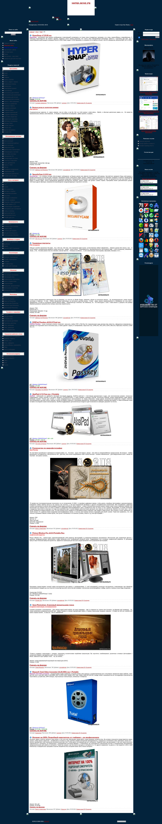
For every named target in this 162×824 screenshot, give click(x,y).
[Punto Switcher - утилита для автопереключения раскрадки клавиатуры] (146, 247)
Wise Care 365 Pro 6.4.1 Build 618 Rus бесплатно (149, 112)
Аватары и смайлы (9, 191)
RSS (132, 25)
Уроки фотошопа (9, 299)
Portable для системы (10, 176)
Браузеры (7, 195)
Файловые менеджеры (10, 121)
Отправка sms (8, 318)
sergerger (64, 103)
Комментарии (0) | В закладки (84, 103)
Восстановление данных (11, 143)
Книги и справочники (10, 281)
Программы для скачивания (12, 208)
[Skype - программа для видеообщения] (146, 252)
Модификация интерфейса (12, 336)
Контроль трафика (9, 200)
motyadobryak (66, 169)
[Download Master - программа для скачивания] (156, 222)
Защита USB (8, 228)
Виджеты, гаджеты (9, 338)
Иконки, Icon (7, 340)
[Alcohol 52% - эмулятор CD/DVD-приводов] (156, 207)
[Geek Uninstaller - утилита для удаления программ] (156, 227)
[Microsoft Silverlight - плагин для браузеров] (156, 237)
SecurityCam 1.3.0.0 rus (41, 174)
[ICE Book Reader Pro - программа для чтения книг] (151, 232)
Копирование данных (10, 88)
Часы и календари (9, 349)
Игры (5, 362)
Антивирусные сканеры (11, 226)
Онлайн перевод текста (146, 145)
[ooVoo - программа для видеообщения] (151, 242)
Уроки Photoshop (39, 667)
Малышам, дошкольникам (12, 285)
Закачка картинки (144, 141)
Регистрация (153, 39)
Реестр (6, 167)
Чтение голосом (9, 125)
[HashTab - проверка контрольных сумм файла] (146, 232)
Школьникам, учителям (11, 288)
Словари (6, 261)
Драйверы (7, 244)
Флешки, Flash (8, 123)
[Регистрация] (33, 21)
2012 (37, 32)
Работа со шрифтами (10, 103)
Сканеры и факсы (9, 105)
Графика (6, 77)
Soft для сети (8, 182)
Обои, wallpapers (9, 343)
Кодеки (6, 246)
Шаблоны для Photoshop (11, 305)
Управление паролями (10, 119)
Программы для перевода (12, 255)
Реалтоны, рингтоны (10, 323)
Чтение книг (7, 127)
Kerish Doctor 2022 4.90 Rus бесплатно (148, 93)
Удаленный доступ (9, 213)
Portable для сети (9, 217)
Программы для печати (11, 97)
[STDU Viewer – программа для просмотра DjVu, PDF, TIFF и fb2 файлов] (156, 252)
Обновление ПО (9, 156)
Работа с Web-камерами (11, 101)
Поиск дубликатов (9, 162)
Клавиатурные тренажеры (12, 279)
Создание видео (9, 110)
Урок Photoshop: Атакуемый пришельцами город (53, 605)
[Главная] (55, 17)
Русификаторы (8, 263)
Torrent (6, 187)
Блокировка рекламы (10, 193)
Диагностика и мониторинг (12, 149)
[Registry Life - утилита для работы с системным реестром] (151, 247)
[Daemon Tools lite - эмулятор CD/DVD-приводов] (146, 222)
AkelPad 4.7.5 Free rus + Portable (45, 394)
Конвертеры (7, 86)
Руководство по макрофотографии (47, 448)
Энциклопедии (8, 283)
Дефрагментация (9, 147)
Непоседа (63, 809)
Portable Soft (7, 132)
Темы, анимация (9, 327)
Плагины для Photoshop (11, 303)
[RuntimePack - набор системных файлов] (141, 252)
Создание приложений (10, 112)
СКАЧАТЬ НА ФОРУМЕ (38, 101)
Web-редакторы (8, 189)
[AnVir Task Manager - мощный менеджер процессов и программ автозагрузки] (141, 212)
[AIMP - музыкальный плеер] (151, 207)
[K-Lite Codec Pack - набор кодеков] (156, 232)
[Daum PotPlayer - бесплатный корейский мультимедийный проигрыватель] (141, 247)
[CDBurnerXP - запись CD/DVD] (141, 222)
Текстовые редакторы (10, 116)
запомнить (143, 37)
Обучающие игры (9, 277)
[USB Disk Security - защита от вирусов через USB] (146, 257)
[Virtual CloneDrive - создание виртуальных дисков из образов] (151, 257)
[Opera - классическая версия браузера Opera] (156, 242)
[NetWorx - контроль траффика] (146, 242)
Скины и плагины (9, 211)
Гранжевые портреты (41, 243)
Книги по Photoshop (10, 301)
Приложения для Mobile (11, 321)
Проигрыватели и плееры (11, 99)
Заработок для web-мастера (12, 58)
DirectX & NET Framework (11, 248)
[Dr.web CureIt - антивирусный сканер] (141, 227)
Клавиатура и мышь (10, 84)
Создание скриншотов (10, 114)
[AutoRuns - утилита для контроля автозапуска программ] (156, 212)
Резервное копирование (11, 169)
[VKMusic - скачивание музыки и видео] (156, 257)
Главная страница (9, 43)
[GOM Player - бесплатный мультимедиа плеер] (141, 232)
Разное (6, 365)
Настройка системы (10, 154)
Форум (6, 54)
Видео (6, 75)
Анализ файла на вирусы (147, 143)
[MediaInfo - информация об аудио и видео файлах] (146, 237)
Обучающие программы (11, 274)
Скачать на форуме (38, 168)
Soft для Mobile (8, 316)
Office (5, 360)
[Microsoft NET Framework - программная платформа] (151, 237)
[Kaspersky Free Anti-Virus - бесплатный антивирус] (141, 237)
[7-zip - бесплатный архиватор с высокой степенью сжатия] (141, 207)
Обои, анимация (9, 325)
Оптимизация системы (11, 158)
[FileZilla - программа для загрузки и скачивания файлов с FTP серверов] (146, 227)
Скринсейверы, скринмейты (12, 345)
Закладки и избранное (10, 197)
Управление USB (9, 171)
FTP (5, 184)
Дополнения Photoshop (11, 307)
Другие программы (9, 130)
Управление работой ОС (11, 173)
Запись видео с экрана (11, 81)
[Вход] (58, 19)
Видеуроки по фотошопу (11, 296)
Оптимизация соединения (12, 206)
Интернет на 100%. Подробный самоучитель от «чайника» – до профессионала (65, 737)
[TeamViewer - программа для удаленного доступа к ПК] (141, 257)
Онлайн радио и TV (10, 204)
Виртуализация (8, 141)
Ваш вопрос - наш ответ (11, 56)
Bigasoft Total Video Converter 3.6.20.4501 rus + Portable (55, 672)
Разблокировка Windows (11, 235)
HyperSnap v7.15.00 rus (41, 35)
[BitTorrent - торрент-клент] (151, 217)
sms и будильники (9, 329)
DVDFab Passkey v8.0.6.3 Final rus (46, 322)
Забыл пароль (145, 39)
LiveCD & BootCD (9, 358)
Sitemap (46, 821)
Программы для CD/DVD (11, 92)
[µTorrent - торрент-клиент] (146, 217)
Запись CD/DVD (9, 79)
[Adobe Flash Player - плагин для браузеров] (146, 207)
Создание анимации (10, 108)
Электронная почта (10, 215)
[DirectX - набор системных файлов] (151, 222)
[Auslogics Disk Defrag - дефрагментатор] (146, 212)
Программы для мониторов (12, 95)
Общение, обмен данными (12, 202)
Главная (31, 32)
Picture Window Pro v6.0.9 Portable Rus (48, 533)
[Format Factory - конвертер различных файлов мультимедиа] (151, 227)
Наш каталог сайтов (10, 49)
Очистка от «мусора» (10, 160)
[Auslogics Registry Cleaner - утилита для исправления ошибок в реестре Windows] (151, 212)
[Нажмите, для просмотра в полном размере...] (81, 95)
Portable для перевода (10, 266)
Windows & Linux (9, 356)
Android (6, 314)
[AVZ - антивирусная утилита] (141, 217)
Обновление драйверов (11, 241)
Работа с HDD (8, 165)
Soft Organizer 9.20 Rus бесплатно (148, 131)
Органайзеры (8, 90)
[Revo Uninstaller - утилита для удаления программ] (156, 247)
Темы (5, 347)
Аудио (6, 73)
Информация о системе (11, 152)
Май (41, 32)
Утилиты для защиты (10, 230)
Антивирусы (7, 224)
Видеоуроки (7, 272)
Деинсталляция (8, 145)
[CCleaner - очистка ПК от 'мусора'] (156, 217)
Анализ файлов (8, 138)
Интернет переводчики (11, 257)
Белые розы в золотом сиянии (45, 107)
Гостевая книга (8, 52)
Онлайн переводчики (10, 259)
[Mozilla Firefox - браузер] (141, 242)
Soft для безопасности (10, 233)
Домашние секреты (10, 290)
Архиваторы (7, 71)
